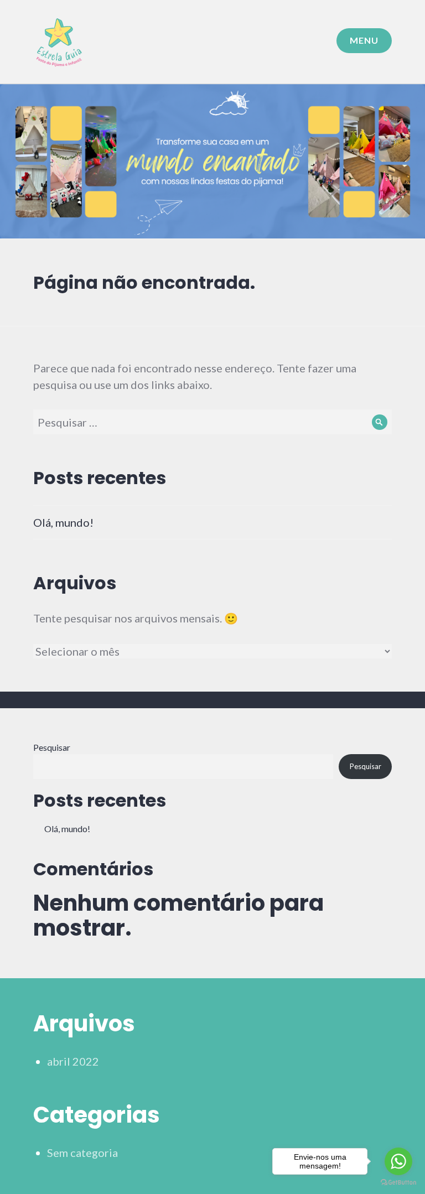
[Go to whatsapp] (398, 1161)
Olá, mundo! (63, 522)
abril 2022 (73, 1061)
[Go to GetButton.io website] (398, 1182)
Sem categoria (82, 1152)
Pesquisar (51, 747)
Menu (364, 40)
